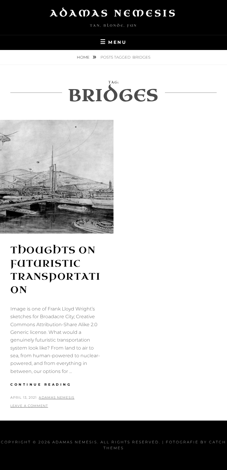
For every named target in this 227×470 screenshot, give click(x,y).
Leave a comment (29, 406)
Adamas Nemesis (113, 13)
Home (83, 57)
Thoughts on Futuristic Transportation (55, 270)
